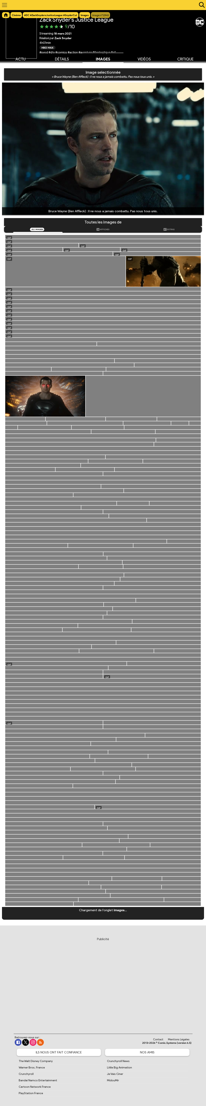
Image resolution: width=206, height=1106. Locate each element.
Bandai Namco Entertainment (38, 1080)
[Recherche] (201, 5)
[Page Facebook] (18, 1042)
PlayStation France (31, 1093)
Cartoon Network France (35, 1087)
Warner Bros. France (32, 1067)
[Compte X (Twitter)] (25, 1042)
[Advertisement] (103, 982)
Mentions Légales (179, 1039)
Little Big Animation (119, 1067)
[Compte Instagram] (33, 1042)
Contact (158, 1039)
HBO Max (47, 47)
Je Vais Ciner (115, 1074)
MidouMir (113, 1080)
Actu (20, 59)
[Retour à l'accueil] (100, 5)
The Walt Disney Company (36, 1061)
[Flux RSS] (40, 1042)
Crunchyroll (26, 1074)
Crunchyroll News (118, 1061)
